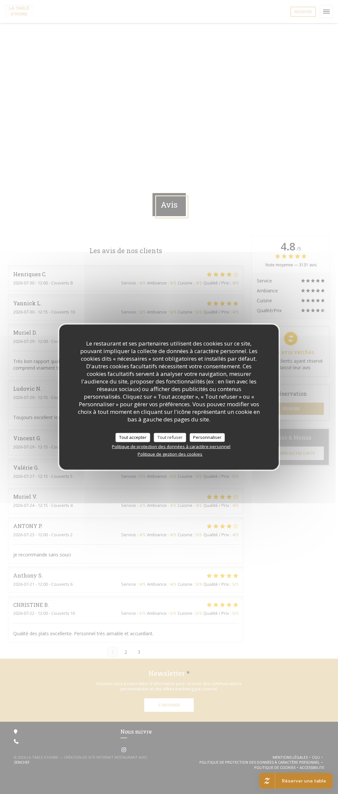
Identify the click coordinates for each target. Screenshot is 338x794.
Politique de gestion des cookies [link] (170, 454)
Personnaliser (207, 437)
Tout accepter (133, 437)
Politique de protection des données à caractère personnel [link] (171, 446)
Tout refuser (170, 437)
